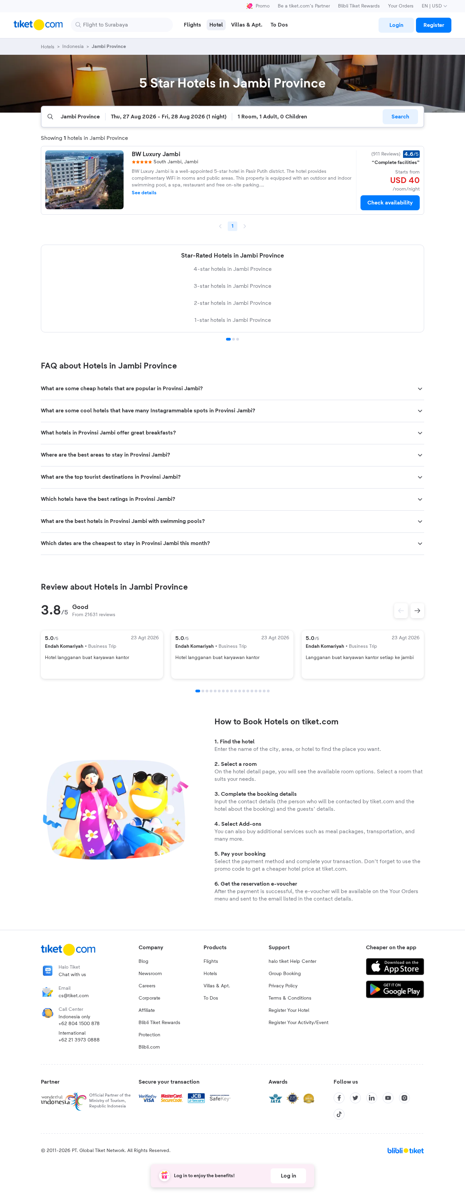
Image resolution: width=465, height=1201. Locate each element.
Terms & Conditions (290, 998)
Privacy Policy (283, 986)
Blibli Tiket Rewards (359, 6)
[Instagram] (404, 1097)
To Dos (211, 998)
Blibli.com (149, 1047)
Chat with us (72, 975)
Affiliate (147, 1010)
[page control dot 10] (235, 691)
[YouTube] (388, 1097)
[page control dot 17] (264, 691)
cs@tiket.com (74, 996)
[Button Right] (417, 610)
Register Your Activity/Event (298, 1023)
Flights (211, 961)
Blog (143, 961)
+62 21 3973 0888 (79, 1040)
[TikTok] (339, 1114)
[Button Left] (401, 610)
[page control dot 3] (237, 339)
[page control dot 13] (247, 691)
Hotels (210, 974)
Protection (149, 1035)
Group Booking (285, 974)
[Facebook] (339, 1097)
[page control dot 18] (268, 691)
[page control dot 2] (233, 339)
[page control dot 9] (231, 691)
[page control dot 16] (260, 691)
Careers (147, 986)
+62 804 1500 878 (79, 1024)
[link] (396, 25)
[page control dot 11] (239, 691)
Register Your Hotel (289, 1010)
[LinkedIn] (371, 1097)
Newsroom (150, 974)
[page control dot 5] (215, 691)
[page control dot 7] (223, 691)
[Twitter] (355, 1097)
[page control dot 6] (219, 691)
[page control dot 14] (252, 691)
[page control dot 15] (256, 691)
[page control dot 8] (227, 691)
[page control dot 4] (211, 691)
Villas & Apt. (217, 986)
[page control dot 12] (243, 691)
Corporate (149, 998)
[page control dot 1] (228, 339)
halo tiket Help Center (292, 961)
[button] (232, 389)
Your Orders (401, 6)
